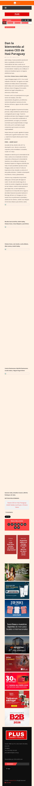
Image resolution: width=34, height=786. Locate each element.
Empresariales (10, 27)
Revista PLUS (12, 780)
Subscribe (8, 782)
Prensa (7, 57)
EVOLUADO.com (18, 759)
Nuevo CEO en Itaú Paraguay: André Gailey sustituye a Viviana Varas (17, 505)
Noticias (10, 23)
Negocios (25, 23)
